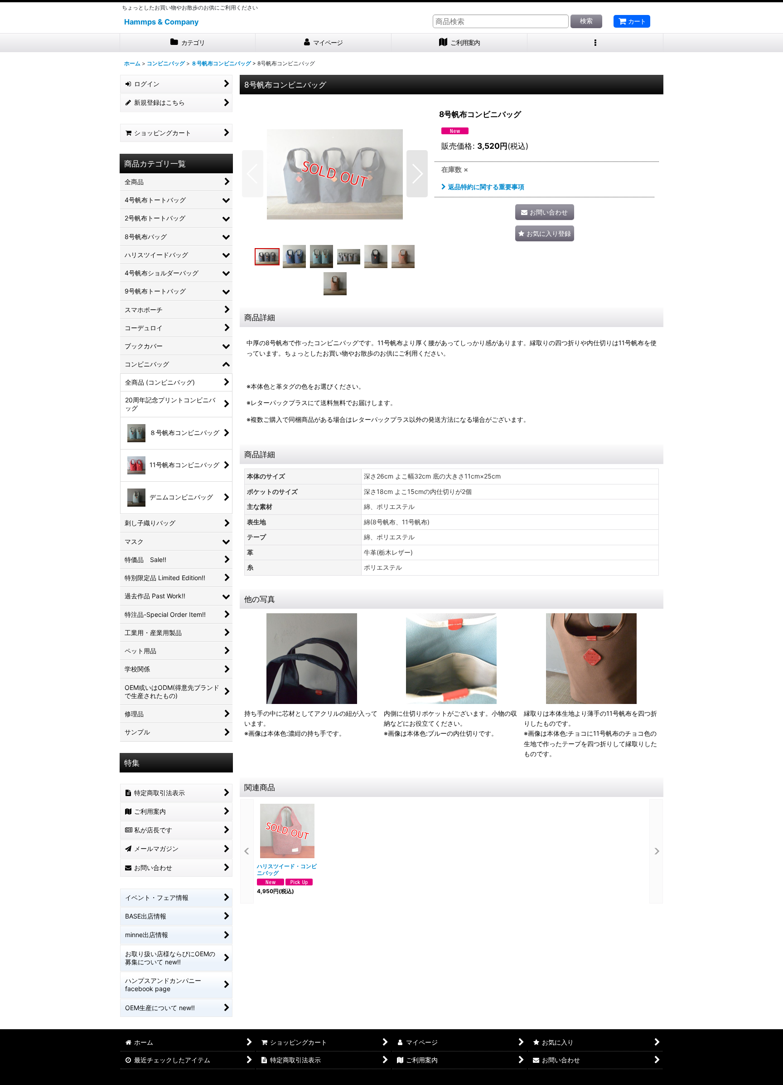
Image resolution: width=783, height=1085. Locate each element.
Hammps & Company (161, 21)
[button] (595, 43)
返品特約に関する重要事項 (486, 187)
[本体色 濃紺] (335, 174)
